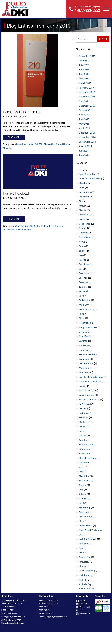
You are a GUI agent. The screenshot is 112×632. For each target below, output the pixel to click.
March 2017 (85, 83)
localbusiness (85, 526)
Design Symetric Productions (12, 623)
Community (85, 215)
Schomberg (84, 508)
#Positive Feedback (24, 229)
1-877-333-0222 (10, 614)
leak (81, 548)
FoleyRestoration (87, 174)
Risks (81, 431)
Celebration (85, 224)
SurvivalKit (84, 480)
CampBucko (85, 336)
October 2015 (86, 110)
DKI (80, 170)
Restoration (85, 192)
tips (81, 255)
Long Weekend (86, 571)
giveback (83, 422)
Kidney (82, 566)
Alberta (82, 494)
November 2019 (87, 56)
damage (83, 498)
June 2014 (84, 155)
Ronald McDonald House (21, 112)
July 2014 (84, 151)
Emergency (84, 449)
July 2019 (84, 65)
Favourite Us (84, 614)
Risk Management (88, 458)
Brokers (83, 386)
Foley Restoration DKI (90, 178)
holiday (82, 206)
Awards (83, 228)
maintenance (85, 575)
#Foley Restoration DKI (26, 144)
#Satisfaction (21, 226)
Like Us (82, 601)
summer (83, 287)
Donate (82, 435)
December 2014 (87, 133)
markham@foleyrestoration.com (53, 617)
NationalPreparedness (90, 381)
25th (81, 296)
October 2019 (86, 61)
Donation (83, 233)
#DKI (41, 144)
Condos (83, 408)
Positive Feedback (16, 193)
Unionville (84, 332)
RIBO (81, 314)
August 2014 (85, 146)
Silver (82, 318)
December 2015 (87, 106)
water (82, 467)
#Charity (7, 148)
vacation (83, 278)
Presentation (85, 516)
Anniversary (85, 345)
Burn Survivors (86, 309)
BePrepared (85, 404)
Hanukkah (84, 350)
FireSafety (84, 562)
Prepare (83, 426)
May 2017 (84, 79)
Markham (84, 305)
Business (83, 282)
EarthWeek (84, 453)
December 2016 (87, 92)
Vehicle (82, 580)
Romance (83, 417)
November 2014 (87, 137)
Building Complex (88, 539)
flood (81, 471)
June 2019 (84, 70)
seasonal (83, 291)
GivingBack (84, 237)
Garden (82, 485)
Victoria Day (85, 584)
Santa (82, 246)
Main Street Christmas (90, 530)
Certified (83, 341)
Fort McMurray (87, 390)
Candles (83, 440)
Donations (84, 462)
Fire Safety (84, 372)
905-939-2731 (8, 610)
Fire (81, 201)
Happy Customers (88, 327)
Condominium (86, 363)
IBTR (81, 490)
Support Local (86, 444)
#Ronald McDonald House (57, 144)
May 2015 (84, 124)
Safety (82, 251)
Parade (82, 260)
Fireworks (84, 544)
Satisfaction (85, 300)
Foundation (85, 557)
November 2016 (87, 97)
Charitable (84, 476)
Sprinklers (84, 264)
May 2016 (84, 101)
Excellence (84, 273)
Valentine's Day (86, 395)
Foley (81, 188)
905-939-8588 (8, 607)
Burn (81, 553)
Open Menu (106, 8)
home (82, 242)
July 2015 (84, 115)
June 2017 (84, 74)
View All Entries (86, 589)
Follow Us (83, 604)
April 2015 (84, 128)
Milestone (84, 368)
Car (80, 269)
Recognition (85, 323)
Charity (82, 210)
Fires (81, 521)
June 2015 (84, 119)
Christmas (84, 197)
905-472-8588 (46, 607)
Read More (13, 137)
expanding (84, 359)
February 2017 (86, 88)
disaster (83, 183)
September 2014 (87, 142)
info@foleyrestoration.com (14, 617)
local (81, 503)
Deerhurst (84, 512)
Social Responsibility (89, 399)
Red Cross (84, 413)
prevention (84, 219)
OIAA (81, 535)
